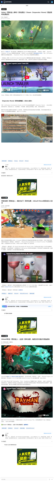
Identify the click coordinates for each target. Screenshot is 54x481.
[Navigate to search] (48, 2)
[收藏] (49, 479)
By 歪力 (8, 18)
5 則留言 (3, 310)
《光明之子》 (8, 51)
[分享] (52, 479)
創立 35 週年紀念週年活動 (14, 376)
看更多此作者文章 (47, 164)
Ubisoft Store (8, 286)
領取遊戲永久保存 (38, 53)
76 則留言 (3, 440)
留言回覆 (3, 479)
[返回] (1, 5)
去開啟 (49, 306)
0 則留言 (3, 172)
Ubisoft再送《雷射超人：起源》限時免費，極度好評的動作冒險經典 (25, 339)
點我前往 (21, 290)
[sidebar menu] (2, 2)
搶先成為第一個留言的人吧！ (7, 175)
